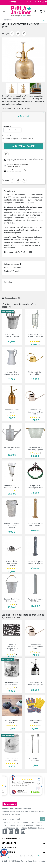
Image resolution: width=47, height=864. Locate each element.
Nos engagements (11, 838)
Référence (8, 267)
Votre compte (9, 847)
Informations (8, 852)
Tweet (18, 33)
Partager (12, 33)
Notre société (9, 843)
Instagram (23, 831)
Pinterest (24, 33)
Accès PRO (9, 804)
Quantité (7, 126)
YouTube (11, 831)
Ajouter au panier (23, 146)
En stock (7, 271)
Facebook (5, 831)
